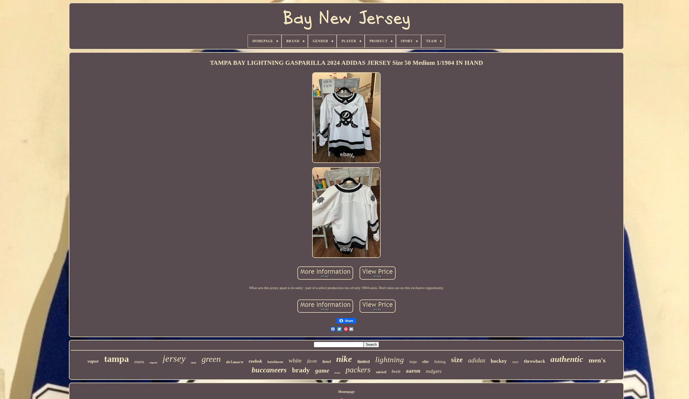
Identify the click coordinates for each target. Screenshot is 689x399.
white (295, 360)
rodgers (433, 371)
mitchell (381, 372)
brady (301, 370)
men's (597, 360)
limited (363, 361)
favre (312, 360)
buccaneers (269, 370)
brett (396, 371)
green (211, 359)
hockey (499, 361)
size (457, 360)
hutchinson (275, 361)
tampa (116, 359)
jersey (174, 358)
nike (344, 359)
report (153, 362)
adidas (476, 360)
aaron (413, 371)
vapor (93, 361)
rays (515, 362)
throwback (534, 361)
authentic (566, 359)
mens (139, 361)
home (337, 372)
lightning (389, 359)
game (322, 370)
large (413, 362)
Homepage (346, 392)
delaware (234, 362)
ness (193, 362)
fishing (440, 361)
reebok (255, 361)
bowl (326, 361)
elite (425, 362)
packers (358, 369)
